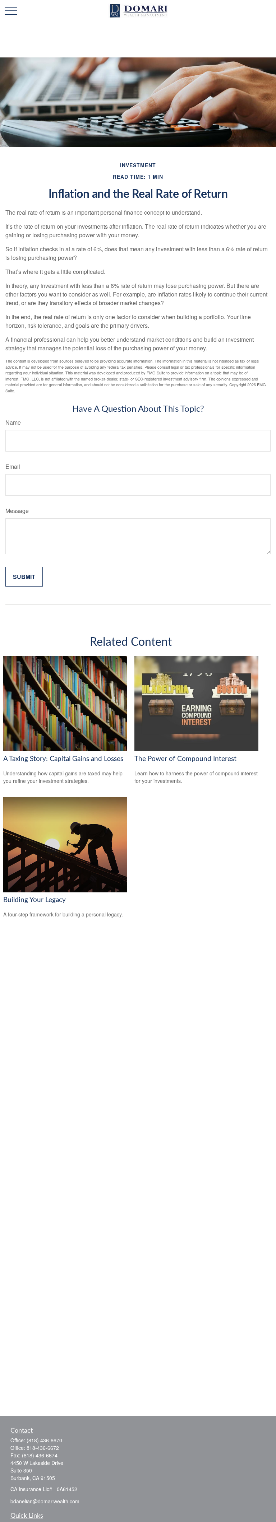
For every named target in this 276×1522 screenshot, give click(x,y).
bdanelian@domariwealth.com (44, 1501)
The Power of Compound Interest (185, 759)
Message (17, 510)
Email (12, 466)
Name (13, 422)
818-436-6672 (43, 1447)
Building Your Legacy (34, 900)
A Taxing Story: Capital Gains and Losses (63, 759)
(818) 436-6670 (44, 1440)
